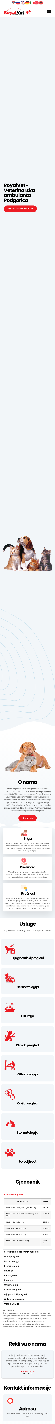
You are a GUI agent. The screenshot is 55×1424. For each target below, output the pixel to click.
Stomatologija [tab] (11, 1266)
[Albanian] (41, 2)
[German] (27, 2)
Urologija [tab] (8, 1280)
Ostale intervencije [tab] (14, 1299)
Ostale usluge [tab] (11, 1303)
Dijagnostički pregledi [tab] (15, 1294)
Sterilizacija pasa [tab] (13, 1194)
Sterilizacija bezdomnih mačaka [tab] (21, 1251)
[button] (49, 11)
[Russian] (18, 2)
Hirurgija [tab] (8, 1270)
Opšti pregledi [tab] (11, 1256)
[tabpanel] (27, 1223)
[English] (23, 2)
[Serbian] (14, 2)
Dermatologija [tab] (11, 1261)
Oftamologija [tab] (11, 1285)
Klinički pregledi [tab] (12, 1289)
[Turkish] (36, 2)
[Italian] (32, 2)
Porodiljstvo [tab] (10, 1275)
